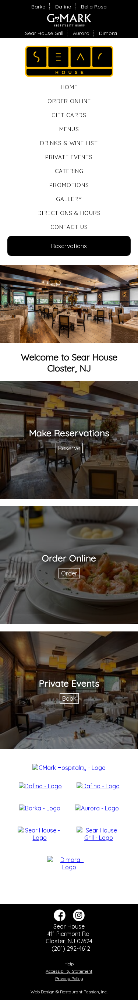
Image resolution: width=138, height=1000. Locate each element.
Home (69, 87)
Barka (38, 6)
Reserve (69, 448)
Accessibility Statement (69, 971)
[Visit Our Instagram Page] (79, 919)
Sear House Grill (44, 33)
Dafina (63, 6)
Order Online (69, 101)
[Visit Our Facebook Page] (60, 919)
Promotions (69, 185)
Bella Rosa (94, 6)
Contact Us (69, 226)
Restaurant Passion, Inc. (83, 991)
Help (69, 963)
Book (69, 698)
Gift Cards (69, 115)
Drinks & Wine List (69, 143)
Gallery (69, 199)
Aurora (81, 33)
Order (69, 573)
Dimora (108, 33)
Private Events (69, 157)
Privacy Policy (69, 978)
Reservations (69, 246)
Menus (69, 129)
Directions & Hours (69, 212)
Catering (69, 171)
